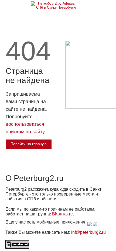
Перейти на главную (29, 144)
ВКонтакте (62, 214)
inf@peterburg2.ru (88, 232)
